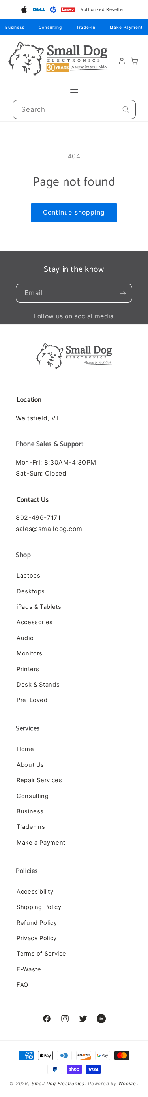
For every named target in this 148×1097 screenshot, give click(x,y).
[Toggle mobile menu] (74, 89)
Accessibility (35, 891)
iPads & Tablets (39, 606)
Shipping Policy (39, 907)
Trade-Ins (31, 826)
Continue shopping (74, 212)
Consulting (50, 27)
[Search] (126, 109)
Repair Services (39, 780)
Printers (28, 669)
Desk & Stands (38, 684)
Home (25, 749)
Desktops (31, 591)
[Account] (122, 61)
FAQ (22, 984)
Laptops (28, 575)
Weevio (127, 1083)
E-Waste (29, 969)
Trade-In (86, 27)
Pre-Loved (32, 700)
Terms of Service (41, 953)
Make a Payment (41, 842)
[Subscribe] (123, 293)
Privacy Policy (37, 938)
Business (14, 27)
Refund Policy (37, 922)
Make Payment (126, 27)
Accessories (35, 622)
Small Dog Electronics (58, 1083)
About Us (30, 764)
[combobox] (74, 109)
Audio (25, 638)
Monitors (30, 653)
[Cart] (134, 61)
